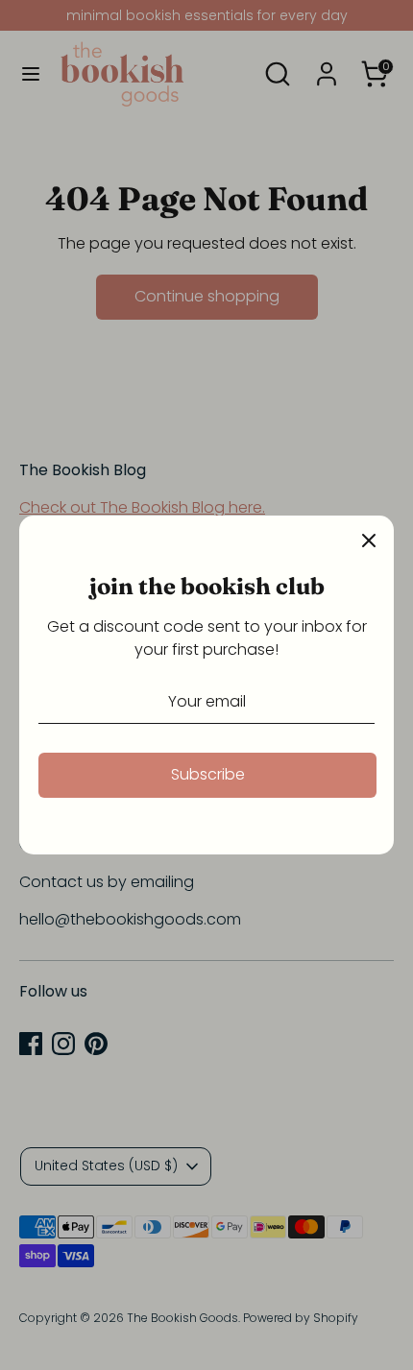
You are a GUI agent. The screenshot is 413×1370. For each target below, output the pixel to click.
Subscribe (208, 774)
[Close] (369, 540)
